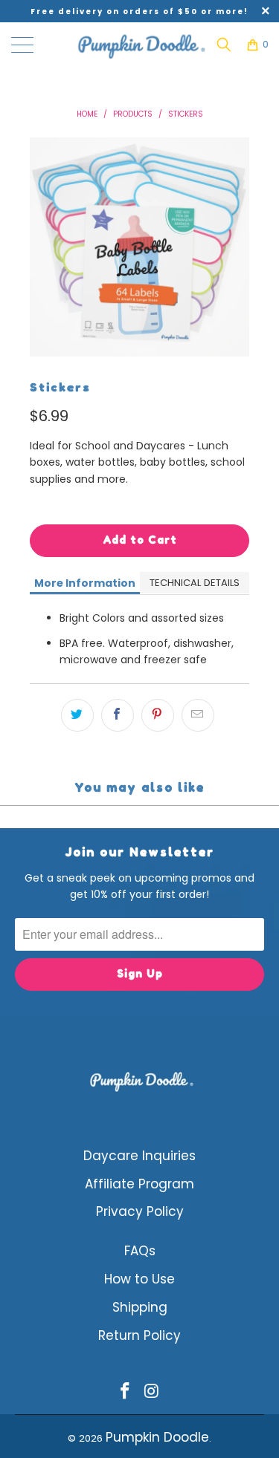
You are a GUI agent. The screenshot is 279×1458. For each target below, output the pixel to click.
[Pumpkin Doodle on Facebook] (126, 1392)
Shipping (139, 1307)
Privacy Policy (140, 1211)
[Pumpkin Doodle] (140, 44)
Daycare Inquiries (139, 1156)
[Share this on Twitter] (77, 715)
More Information (84, 583)
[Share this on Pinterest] (157, 715)
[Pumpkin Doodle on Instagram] (152, 1392)
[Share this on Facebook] (117, 715)
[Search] (224, 44)
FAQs (139, 1251)
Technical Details (195, 583)
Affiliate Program (139, 1184)
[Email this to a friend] (198, 715)
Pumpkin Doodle (157, 1437)
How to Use (139, 1279)
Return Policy (139, 1335)
